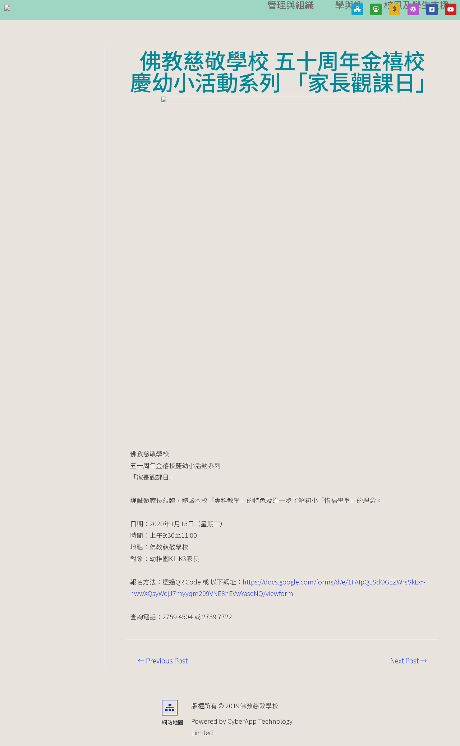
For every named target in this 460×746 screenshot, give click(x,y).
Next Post (408, 661)
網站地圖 (172, 722)
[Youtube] (450, 9)
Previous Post (163, 661)
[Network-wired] (357, 9)
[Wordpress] (413, 9)
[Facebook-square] (432, 9)
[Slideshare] (376, 9)
